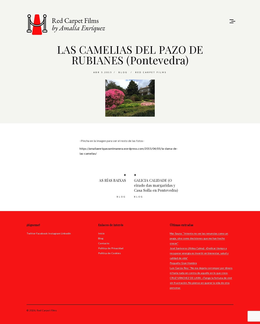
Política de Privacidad (110, 248)
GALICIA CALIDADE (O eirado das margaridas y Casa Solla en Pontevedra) (156, 185)
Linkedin (66, 233)
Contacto (103, 243)
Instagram (54, 233)
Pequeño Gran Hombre (183, 263)
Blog (123, 72)
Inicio (101, 233)
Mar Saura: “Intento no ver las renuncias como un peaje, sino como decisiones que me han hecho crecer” (199, 238)
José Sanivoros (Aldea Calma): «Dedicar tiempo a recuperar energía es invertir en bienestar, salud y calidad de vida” (199, 253)
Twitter (31, 233)
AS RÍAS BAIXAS (112, 180)
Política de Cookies (109, 253)
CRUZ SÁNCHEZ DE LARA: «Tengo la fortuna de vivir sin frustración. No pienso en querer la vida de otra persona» (201, 282)
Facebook (42, 233)
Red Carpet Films (151, 72)
